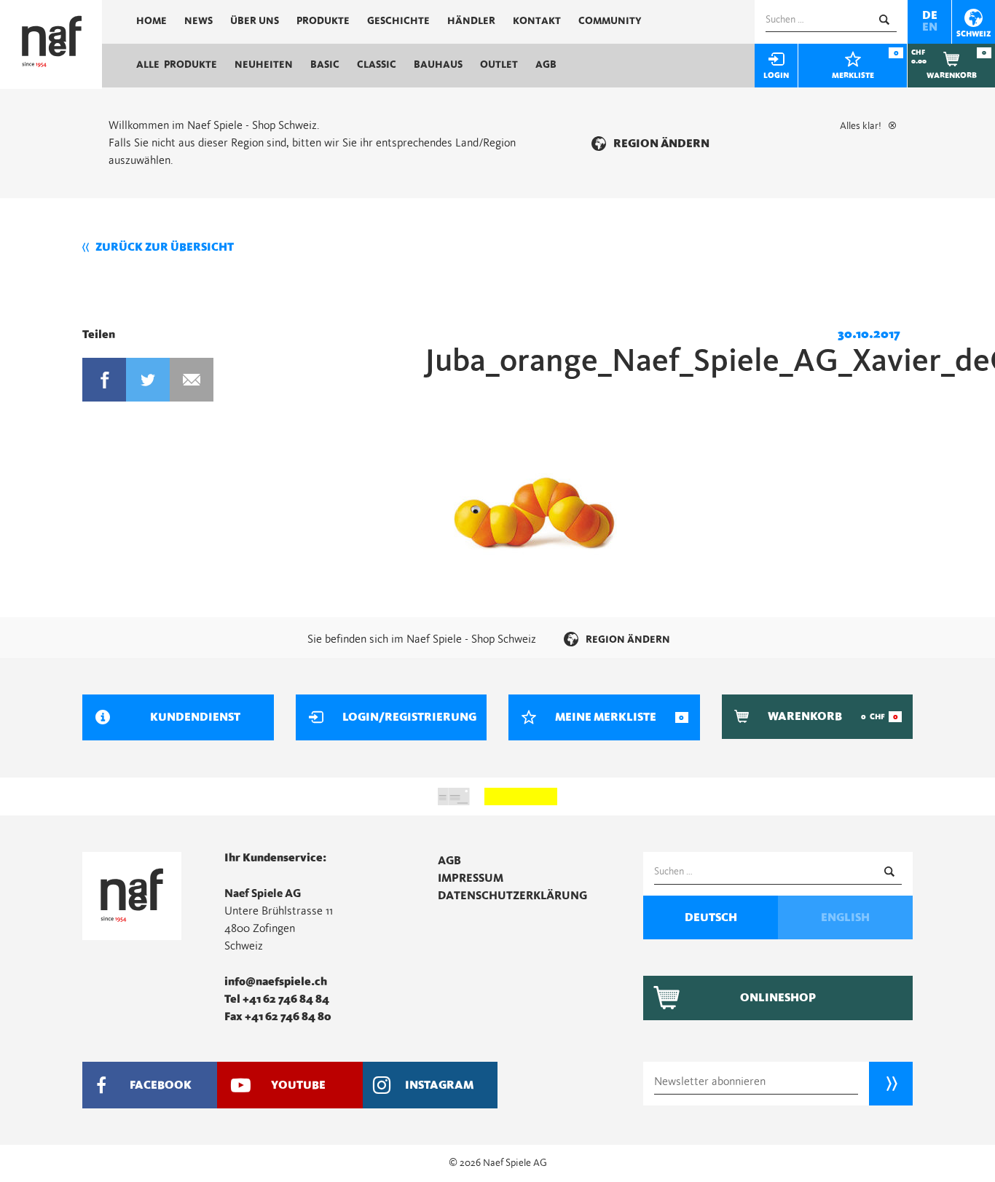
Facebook (104, 380)
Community (610, 21)
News (198, 21)
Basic (324, 65)
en (929, 27)
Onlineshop (778, 997)
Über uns (254, 21)
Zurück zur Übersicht (164, 247)
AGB (546, 65)
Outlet (499, 65)
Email (191, 380)
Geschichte (398, 21)
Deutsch (711, 917)
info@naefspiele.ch (275, 981)
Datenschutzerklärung (512, 895)
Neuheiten (264, 65)
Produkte (323, 21)
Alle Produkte (176, 65)
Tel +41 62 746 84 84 (276, 999)
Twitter (148, 380)
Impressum (470, 878)
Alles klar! (860, 126)
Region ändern (661, 143)
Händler (471, 21)
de (929, 15)
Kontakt (537, 21)
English (845, 917)
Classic (376, 65)
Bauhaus (438, 65)
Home (151, 21)
